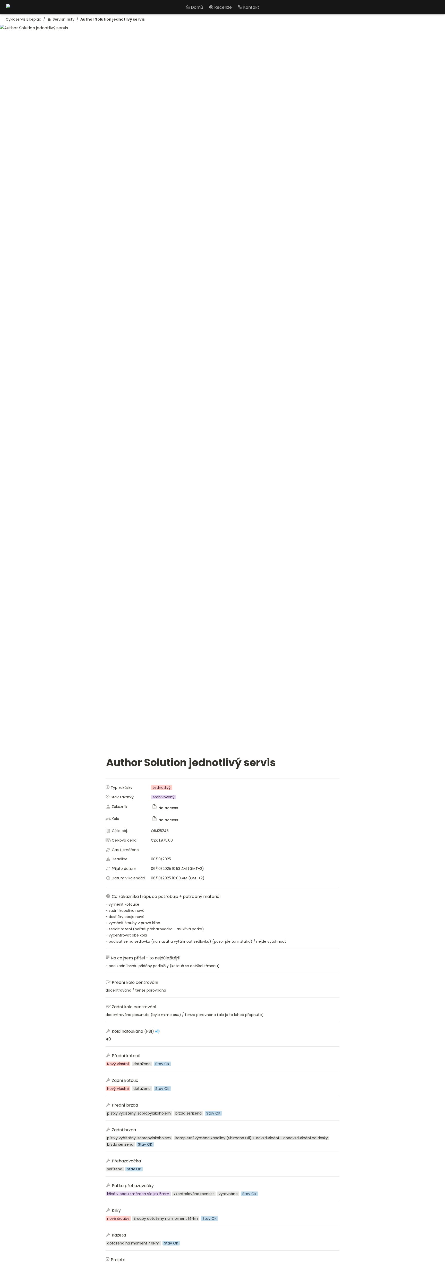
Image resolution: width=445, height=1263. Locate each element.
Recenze (223, 7)
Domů (197, 7)
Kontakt (251, 7)
